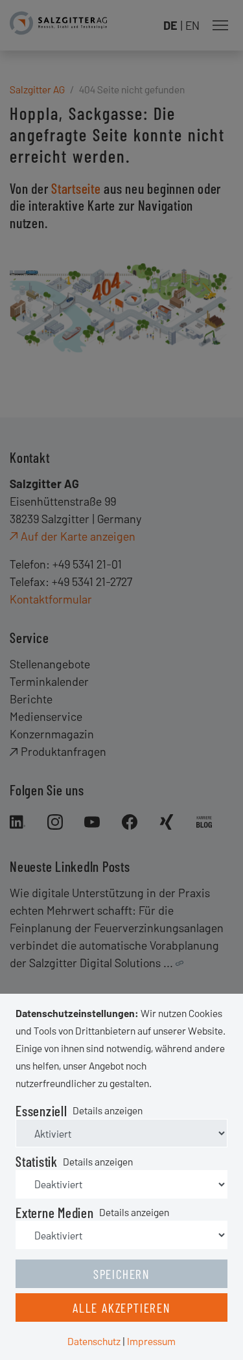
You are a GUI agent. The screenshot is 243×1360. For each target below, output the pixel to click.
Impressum (151, 1341)
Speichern (121, 1274)
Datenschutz (94, 1341)
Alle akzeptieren (121, 1307)
